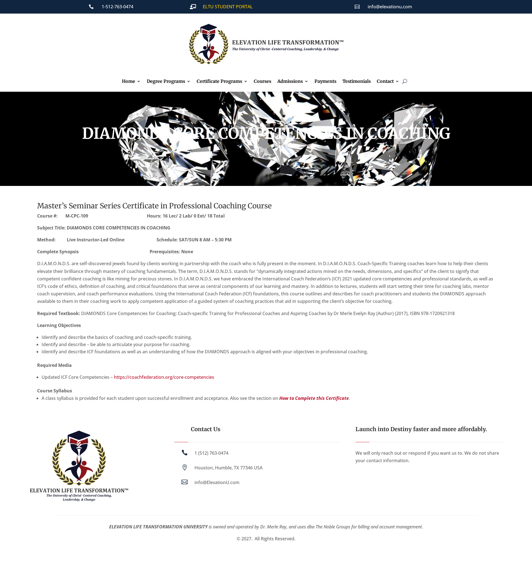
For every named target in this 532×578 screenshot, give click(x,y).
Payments (325, 81)
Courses (262, 81)
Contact (385, 81)
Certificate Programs (219, 81)
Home (128, 81)
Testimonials (356, 81)
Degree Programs (166, 81)
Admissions (290, 81)
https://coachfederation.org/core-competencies (164, 377)
